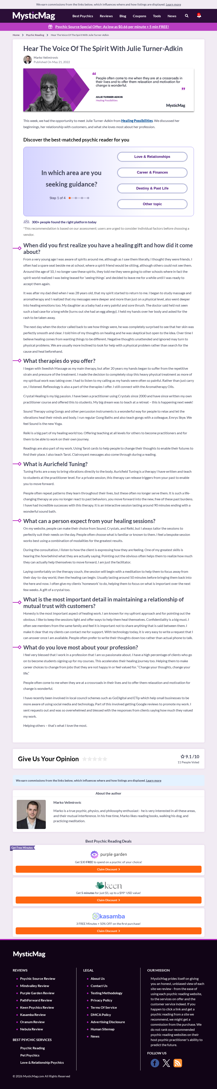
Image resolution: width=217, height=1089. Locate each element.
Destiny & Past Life (152, 188)
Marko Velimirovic (67, 802)
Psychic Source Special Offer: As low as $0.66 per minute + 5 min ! (112, 26)
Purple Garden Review (37, 993)
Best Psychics (82, 16)
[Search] (187, 16)
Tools (157, 16)
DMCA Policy (101, 1015)
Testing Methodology (106, 993)
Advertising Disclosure (108, 1022)
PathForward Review (36, 1000)
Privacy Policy (101, 1000)
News (172, 16)
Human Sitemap (102, 1029)
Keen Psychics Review (37, 1007)
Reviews (106, 16)
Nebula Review (31, 1029)
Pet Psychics (29, 1055)
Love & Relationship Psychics (42, 1062)
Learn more (173, 4)
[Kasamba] (109, 916)
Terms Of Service (104, 1007)
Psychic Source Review (37, 978)
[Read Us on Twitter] (166, 1063)
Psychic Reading (35, 35)
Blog (123, 16)
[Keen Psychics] (109, 886)
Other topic (152, 204)
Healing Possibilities (137, 121)
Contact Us (99, 986)
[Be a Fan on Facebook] (155, 1063)
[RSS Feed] (178, 1063)
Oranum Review (32, 1022)
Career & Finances (152, 172)
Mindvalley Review (34, 986)
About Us (98, 978)
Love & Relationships (152, 157)
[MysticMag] (34, 15)
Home (16, 35)
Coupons (139, 16)
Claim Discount (107, 869)
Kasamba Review (33, 1015)
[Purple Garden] (109, 855)
